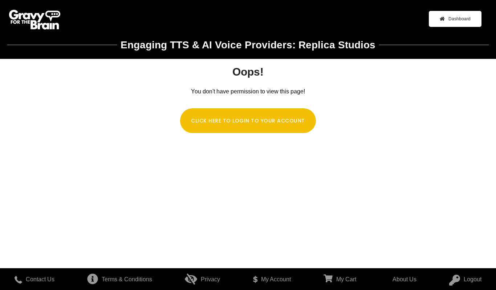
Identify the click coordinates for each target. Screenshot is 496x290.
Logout (472, 279)
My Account (276, 279)
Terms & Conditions (127, 279)
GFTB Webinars (34, 20)
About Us (404, 279)
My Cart (346, 279)
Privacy (210, 279)
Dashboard (459, 18)
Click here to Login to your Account (248, 120)
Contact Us (40, 279)
